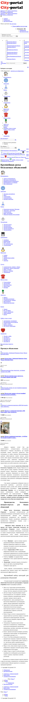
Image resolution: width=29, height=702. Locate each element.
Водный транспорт (8, 199)
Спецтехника (7, 196)
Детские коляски (8, 227)
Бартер (5, 314)
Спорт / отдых (7, 323)
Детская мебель (7, 230)
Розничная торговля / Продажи (11, 209)
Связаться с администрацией (11, 673)
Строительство (7, 212)
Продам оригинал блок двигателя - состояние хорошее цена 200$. (12, 376)
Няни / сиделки (7, 269)
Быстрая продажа (8, 21)
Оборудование (7, 313)
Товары (5, 309)
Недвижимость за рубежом (10, 182)
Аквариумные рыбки (9, 258)
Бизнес (2, 306)
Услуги (2, 264)
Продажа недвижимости (10, 180)
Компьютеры (7, 241)
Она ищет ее (7, 341)
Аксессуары (7, 286)
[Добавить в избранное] (1, 351)
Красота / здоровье (8, 270)
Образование (7, 272)
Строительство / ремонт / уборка (12, 267)
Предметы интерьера (9, 299)
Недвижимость (4, 176)
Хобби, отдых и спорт (6, 318)
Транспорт (3, 191)
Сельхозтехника (8, 198)
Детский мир (4, 222)
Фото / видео (7, 242)
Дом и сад (3, 295)
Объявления (7, 20)
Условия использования (10, 676)
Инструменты (7, 301)
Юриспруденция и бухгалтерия (11, 214)
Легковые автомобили (9, 194)
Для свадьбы (7, 283)
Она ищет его (7, 338)
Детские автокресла (9, 228)
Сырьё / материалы (8, 311)
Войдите (3, 10)
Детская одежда (8, 224)
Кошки (5, 256)
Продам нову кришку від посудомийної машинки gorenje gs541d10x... (13, 394)
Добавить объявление (7, 12)
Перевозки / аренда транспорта (11, 268)
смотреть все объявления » (17, 71)
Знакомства (3, 333)
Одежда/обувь (7, 282)
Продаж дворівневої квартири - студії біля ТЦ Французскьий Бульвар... (14, 437)
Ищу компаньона (8, 184)
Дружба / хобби (7, 336)
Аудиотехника (7, 245)
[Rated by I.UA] (11, 680)
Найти (25, 63)
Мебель (5, 297)
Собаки (5, 255)
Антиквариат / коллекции (10, 320)
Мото (5, 195)
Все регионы (13, 23)
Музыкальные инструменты (11, 322)
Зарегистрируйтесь (12, 10)
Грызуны (6, 260)
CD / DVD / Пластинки (9, 326)
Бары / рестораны (8, 213)
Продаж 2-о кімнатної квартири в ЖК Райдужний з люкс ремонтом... (13, 411)
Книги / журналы (8, 324)
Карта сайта (7, 675)
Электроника (4, 237)
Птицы (5, 259)
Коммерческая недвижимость (11, 181)
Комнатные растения (9, 302)
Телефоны (6, 240)
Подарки (6, 287)
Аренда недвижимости (9, 178)
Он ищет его (7, 340)
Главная (6, 18)
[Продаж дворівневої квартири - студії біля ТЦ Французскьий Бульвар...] (6, 433)
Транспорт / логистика (9, 210)
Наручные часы (8, 285)
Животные (3, 252)
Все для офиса (7, 310)
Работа (2, 206)
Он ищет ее (6, 337)
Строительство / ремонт (10, 300)
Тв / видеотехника (8, 244)
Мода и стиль (4, 279)
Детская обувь (7, 226)
